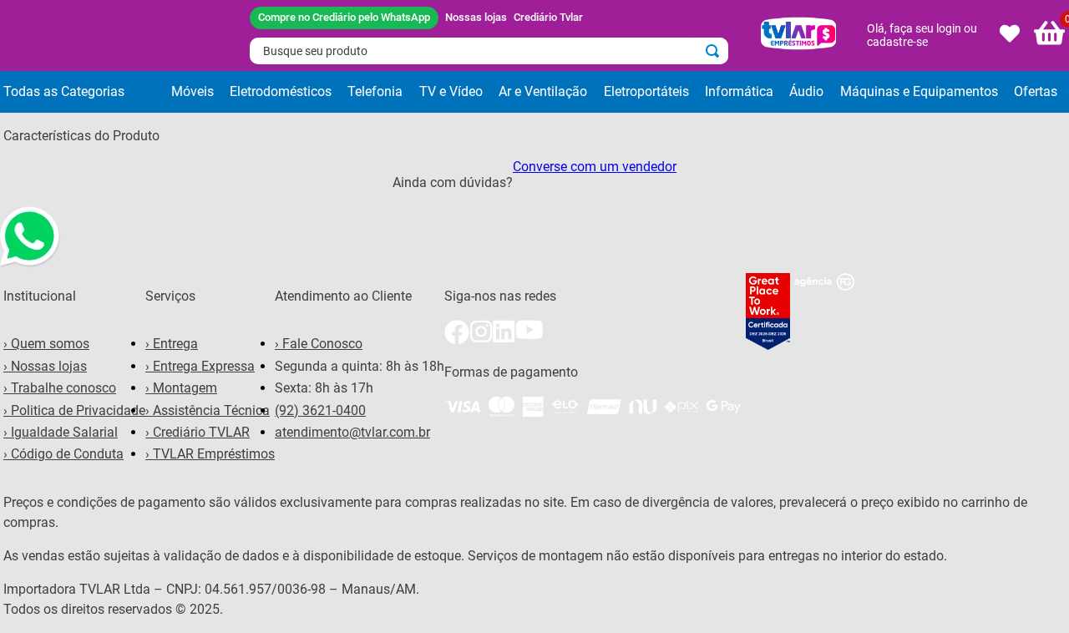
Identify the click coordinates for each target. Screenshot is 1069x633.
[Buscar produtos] (715, 51)
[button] (83, 92)
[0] (1050, 35)
